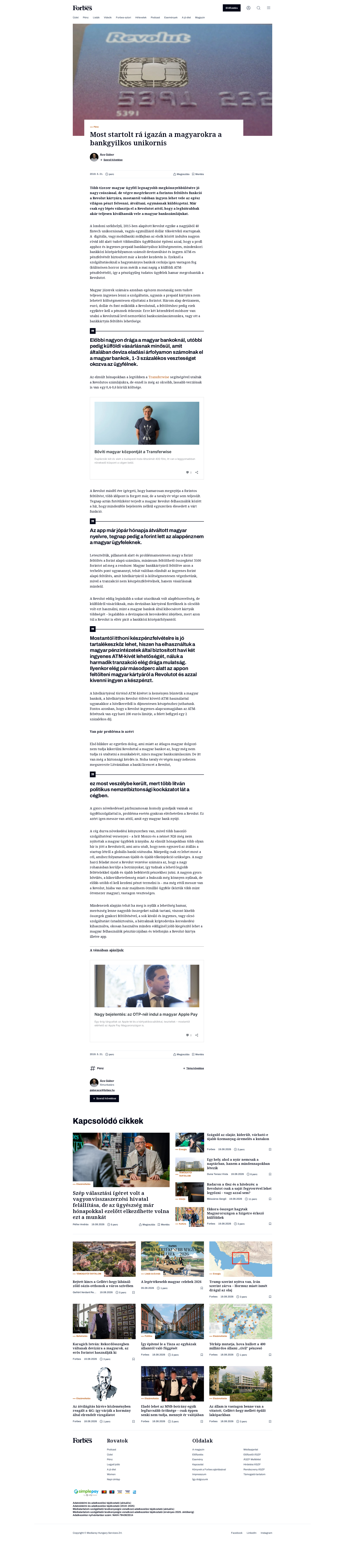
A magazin (198, 1449)
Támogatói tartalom (254, 1474)
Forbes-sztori (123, 17)
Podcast (155, 17)
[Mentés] (270, 1149)
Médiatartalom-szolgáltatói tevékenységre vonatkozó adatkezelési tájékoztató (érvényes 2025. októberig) (133, 1512)
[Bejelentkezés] (248, 7)
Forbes (211, 1149)
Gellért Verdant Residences (85, 1292)
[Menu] (268, 7)
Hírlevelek (140, 17)
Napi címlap (113, 1479)
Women (111, 1474)
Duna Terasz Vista (217, 1174)
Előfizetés (232, 8)
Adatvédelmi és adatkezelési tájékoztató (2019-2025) (104, 1506)
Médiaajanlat (250, 1449)
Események (171, 17)
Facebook (236, 1533)
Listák (96, 17)
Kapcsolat (197, 1464)
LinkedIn (251, 1533)
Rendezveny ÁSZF (254, 1469)
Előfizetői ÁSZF (252, 1454)
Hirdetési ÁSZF (252, 1464)
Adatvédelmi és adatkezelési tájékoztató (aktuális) (102, 1503)
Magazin (200, 17)
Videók (108, 17)
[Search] (258, 7)
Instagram (266, 1533)
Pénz (86, 17)
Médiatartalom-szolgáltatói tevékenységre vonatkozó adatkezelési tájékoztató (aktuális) (123, 1509)
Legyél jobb (113, 1464)
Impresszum (199, 1474)
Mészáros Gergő (216, 1199)
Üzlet (76, 17)
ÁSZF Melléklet (252, 1459)
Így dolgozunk (200, 1479)
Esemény (197, 1459)
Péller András (81, 1224)
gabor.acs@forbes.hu (102, 1090)
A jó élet (186, 17)
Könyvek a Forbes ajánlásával (209, 1469)
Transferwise (158, 377)
